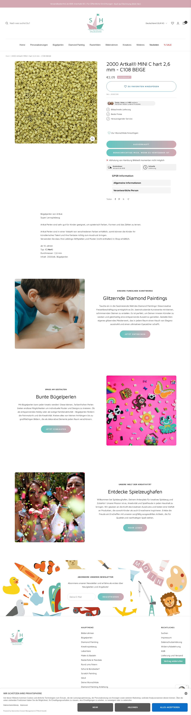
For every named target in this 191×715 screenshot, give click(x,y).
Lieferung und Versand (172, 655)
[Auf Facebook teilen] (115, 199)
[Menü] (186, 686)
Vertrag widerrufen (173, 661)
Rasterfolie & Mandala (91, 660)
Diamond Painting (89, 642)
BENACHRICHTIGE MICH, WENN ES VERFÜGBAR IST (141, 152)
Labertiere (86, 651)
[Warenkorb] (184, 23)
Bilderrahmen (87, 633)
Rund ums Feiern (89, 664)
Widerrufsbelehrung (171, 646)
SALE (83, 678)
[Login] (178, 23)
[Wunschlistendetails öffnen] (172, 23)
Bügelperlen (86, 637)
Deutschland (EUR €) (155, 23)
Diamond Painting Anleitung (94, 687)
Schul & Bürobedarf (90, 669)
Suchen (164, 633)
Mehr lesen (135, 528)
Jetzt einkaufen (56, 429)
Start (8, 56)
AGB (163, 651)
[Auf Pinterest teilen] (119, 199)
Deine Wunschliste (90, 682)
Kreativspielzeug (89, 646)
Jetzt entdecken (135, 334)
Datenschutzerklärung (171, 642)
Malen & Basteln (88, 655)
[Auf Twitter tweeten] (123, 199)
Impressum (166, 637)
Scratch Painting (89, 673)
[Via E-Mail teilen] (128, 199)
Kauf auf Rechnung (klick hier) (127, 4)
